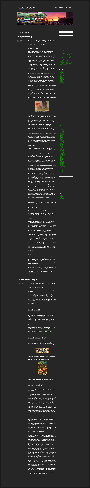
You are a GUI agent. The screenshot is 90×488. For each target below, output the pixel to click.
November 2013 (62, 164)
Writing (61, 188)
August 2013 (61, 167)
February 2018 (62, 118)
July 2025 (61, 72)
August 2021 (61, 84)
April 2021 (61, 86)
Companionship (24, 36)
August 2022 (62, 79)
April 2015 (61, 147)
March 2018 (61, 117)
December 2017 (62, 120)
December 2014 (62, 151)
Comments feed (62, 197)
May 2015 (61, 146)
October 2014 (62, 153)
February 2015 (62, 149)
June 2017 (61, 126)
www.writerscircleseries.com (46, 346)
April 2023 (61, 77)
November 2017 (62, 121)
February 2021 (62, 88)
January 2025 (62, 74)
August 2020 (62, 93)
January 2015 (62, 150)
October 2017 (62, 122)
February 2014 (62, 161)
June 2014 (61, 157)
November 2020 (62, 91)
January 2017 (62, 131)
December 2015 (62, 141)
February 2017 (62, 130)
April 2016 (61, 138)
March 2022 (61, 81)
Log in (61, 195)
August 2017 (61, 124)
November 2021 (62, 83)
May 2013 (61, 170)
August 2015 (61, 144)
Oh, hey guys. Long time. (29, 280)
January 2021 (62, 89)
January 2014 (62, 162)
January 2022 (62, 82)
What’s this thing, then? (68, 7)
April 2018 (61, 116)
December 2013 (62, 163)
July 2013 (61, 168)
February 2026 (62, 71)
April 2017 (61, 128)
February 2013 (62, 173)
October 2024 (62, 75)
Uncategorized (19, 41)
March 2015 (61, 148)
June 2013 (61, 169)
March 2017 (61, 129)
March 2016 (61, 139)
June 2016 (61, 136)
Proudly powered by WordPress (30, 483)
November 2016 (62, 133)
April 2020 (61, 96)
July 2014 (61, 156)
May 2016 (61, 137)
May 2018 (61, 115)
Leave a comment (19, 45)
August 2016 (62, 135)
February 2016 (62, 140)
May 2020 (61, 95)
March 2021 (61, 87)
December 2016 (62, 132)
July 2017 (61, 125)
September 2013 (62, 166)
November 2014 (62, 152)
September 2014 (62, 154)
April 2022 (61, 80)
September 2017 (62, 123)
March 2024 (61, 76)
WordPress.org (62, 198)
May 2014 (61, 158)
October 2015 (62, 143)
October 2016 (62, 134)
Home (56, 7)
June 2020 (61, 94)
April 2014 (61, 159)
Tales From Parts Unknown (26, 7)
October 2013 (62, 165)
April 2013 (61, 171)
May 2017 (61, 127)
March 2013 (61, 172)
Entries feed (61, 196)
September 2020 (62, 92)
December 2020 (62, 90)
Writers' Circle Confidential (64, 187)
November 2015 (62, 142)
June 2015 (61, 145)
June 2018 (61, 114)
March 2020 (61, 97)
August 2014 (61, 155)
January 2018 (62, 119)
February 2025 (62, 73)
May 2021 (61, 85)
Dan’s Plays (61, 7)
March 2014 (61, 160)
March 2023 (61, 78)
